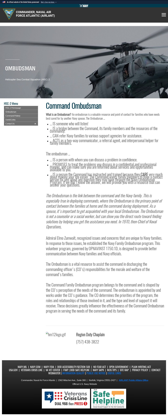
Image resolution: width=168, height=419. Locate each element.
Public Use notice (96, 373)
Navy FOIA (49, 367)
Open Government (118, 367)
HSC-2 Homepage (13, 108)
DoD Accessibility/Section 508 (73, 367)
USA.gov (13, 370)
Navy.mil (22, 367)
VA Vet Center (53, 370)
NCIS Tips (112, 370)
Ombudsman (10, 112)
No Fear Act (99, 367)
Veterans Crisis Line (31, 370)
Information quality (73, 373)
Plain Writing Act (141, 367)
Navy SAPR (98, 370)
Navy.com (35, 367)
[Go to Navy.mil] (84, 5)
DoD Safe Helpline (80, 370)
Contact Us (9, 124)
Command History (12, 116)
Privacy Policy (140, 370)
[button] (49, 2)
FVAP (65, 370)
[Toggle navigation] (164, 15)
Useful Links (10, 120)
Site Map (124, 370)
